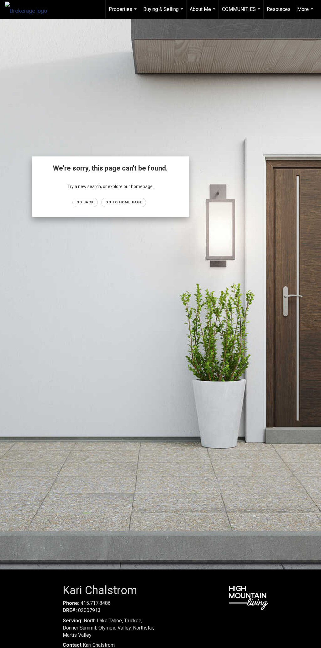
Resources (279, 9)
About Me (203, 12)
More (306, 12)
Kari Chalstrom (89, 645)
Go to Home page (123, 202)
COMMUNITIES (242, 12)
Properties (123, 12)
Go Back (85, 202)
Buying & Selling (164, 12)
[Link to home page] (29, 9)
